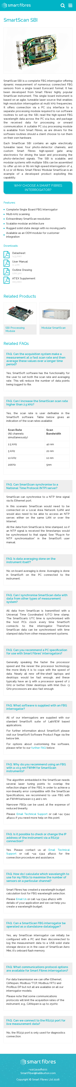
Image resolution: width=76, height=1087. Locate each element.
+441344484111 (38, 1069)
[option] (38, 51)
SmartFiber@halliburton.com (38, 1073)
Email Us (21, 899)
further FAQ (38, 747)
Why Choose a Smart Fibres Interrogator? (38, 188)
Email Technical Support (32, 814)
